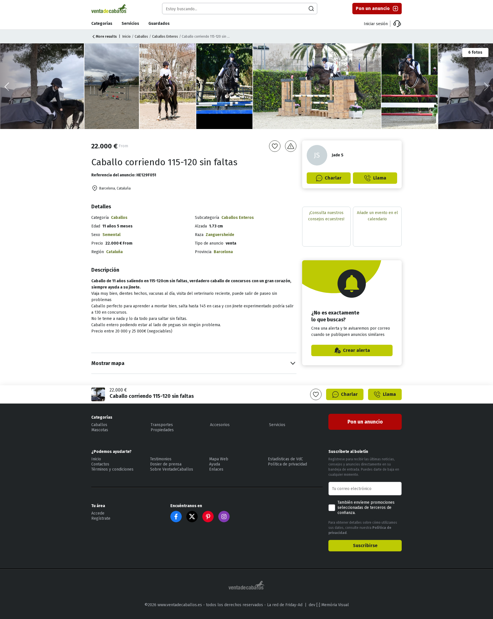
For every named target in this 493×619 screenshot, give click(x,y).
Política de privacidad (287, 464)
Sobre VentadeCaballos (171, 469)
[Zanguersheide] (112, 86)
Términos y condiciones (112, 469)
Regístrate (100, 518)
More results (106, 37)
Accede (97, 513)
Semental (111, 234)
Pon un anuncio (373, 8)
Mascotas (99, 430)
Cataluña (114, 251)
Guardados (159, 23)
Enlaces (216, 469)
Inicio (126, 37)
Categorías (101, 23)
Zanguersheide (220, 234)
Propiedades (162, 430)
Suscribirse (365, 545)
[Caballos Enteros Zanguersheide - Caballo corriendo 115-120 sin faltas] (224, 86)
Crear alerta (356, 350)
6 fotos (475, 52)
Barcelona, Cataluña (115, 188)
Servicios (130, 23)
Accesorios (220, 424)
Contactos (100, 464)
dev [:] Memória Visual (329, 604)
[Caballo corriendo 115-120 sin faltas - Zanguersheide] (410, 86)
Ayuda (214, 464)
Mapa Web (218, 459)
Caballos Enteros (165, 37)
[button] (486, 86)
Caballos (141, 37)
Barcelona (223, 251)
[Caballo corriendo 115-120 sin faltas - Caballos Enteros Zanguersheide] (317, 86)
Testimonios (160, 459)
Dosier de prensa (165, 464)
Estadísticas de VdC (285, 459)
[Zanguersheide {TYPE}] (168, 86)
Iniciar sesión (376, 23)
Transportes (162, 424)
